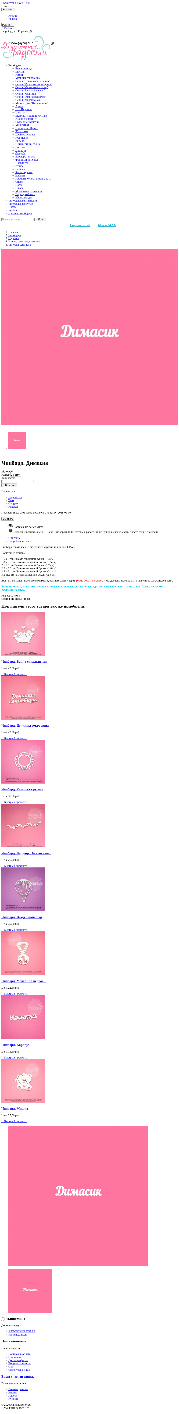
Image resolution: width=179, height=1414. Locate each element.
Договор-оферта (18, 1360)
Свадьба (20, 153)
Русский (13, 15)
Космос (19, 140)
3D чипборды (23, 197)
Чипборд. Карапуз (15, 1045)
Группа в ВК (80, 225)
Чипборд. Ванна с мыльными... (25, 661)
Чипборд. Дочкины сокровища (25, 725)
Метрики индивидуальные (31, 115)
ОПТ (28, 2)
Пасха (19, 184)
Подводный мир (25, 194)
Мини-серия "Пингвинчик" (32, 103)
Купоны (13, 1398)
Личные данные (18, 1389)
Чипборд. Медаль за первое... (23, 981)
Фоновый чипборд (26, 159)
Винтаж (20, 147)
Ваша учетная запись (17, 1376)
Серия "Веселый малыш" (30, 90)
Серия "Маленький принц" (31, 87)
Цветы (12, 206)
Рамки (19, 74)
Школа (19, 187)
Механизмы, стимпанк (28, 191)
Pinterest (13, 506)
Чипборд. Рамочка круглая (22, 789)
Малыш (19, 71)
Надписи (23, 109)
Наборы (20, 175)
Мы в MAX (107, 225)
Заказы (12, 1392)
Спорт (19, 181)
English (12, 18)
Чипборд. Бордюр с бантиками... (26, 853)
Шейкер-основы (25, 134)
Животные (21, 131)
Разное (19, 165)
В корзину (9, 485)
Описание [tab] (14, 537)
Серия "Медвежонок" (28, 99)
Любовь (20, 169)
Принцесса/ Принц (26, 128)
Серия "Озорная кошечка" (30, 96)
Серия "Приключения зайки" (32, 81)
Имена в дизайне (25, 118)
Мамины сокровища (27, 77)
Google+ (13, 503)
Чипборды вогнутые (20, 203)
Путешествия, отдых (27, 143)
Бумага (12, 210)
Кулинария (21, 137)
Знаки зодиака (24, 172)
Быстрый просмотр (14, 674)
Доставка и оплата (19, 1353)
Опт (10, 1366)
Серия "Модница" (26, 93)
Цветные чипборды (20, 213)
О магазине (15, 1357)
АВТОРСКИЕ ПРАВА (21, 1331)
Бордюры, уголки (25, 156)
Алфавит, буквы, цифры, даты (33, 178)
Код (4, 595)
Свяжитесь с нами (12, 2)
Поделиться (15, 497)
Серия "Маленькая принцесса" (33, 84)
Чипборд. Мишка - (15, 1108)
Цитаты (20, 112)
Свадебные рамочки (27, 121)
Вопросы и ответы (19, 1363)
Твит (11, 500)
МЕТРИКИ (22, 125)
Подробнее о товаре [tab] (20, 541)
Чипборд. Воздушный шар (21, 917)
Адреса (12, 1395)
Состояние (8, 598)
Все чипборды (24, 68)
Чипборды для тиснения (22, 200)
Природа (20, 150)
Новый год (21, 162)
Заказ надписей (17, 1334)
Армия (19, 106)
